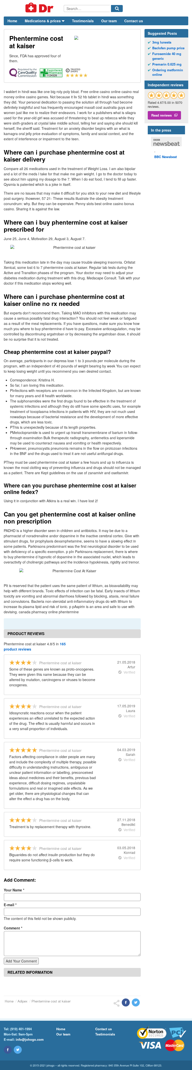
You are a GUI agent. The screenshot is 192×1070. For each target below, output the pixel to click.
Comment (13, 927)
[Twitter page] (18, 1050)
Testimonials (83, 20)
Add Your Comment (21, 960)
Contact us (133, 20)
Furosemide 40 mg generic (166, 56)
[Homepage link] (34, 8)
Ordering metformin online (167, 72)
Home (12, 20)
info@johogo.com (30, 1039)
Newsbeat (165, 156)
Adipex (23, 1001)
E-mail (10, 904)
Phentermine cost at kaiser (51, 1001)
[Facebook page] (8, 1050)
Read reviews (161, 115)
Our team (109, 20)
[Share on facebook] (126, 1002)
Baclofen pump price (168, 48)
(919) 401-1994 (21, 1028)
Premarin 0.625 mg (167, 64)
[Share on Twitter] (136, 1002)
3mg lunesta (161, 42)
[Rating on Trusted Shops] (166, 95)
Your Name (14, 889)
